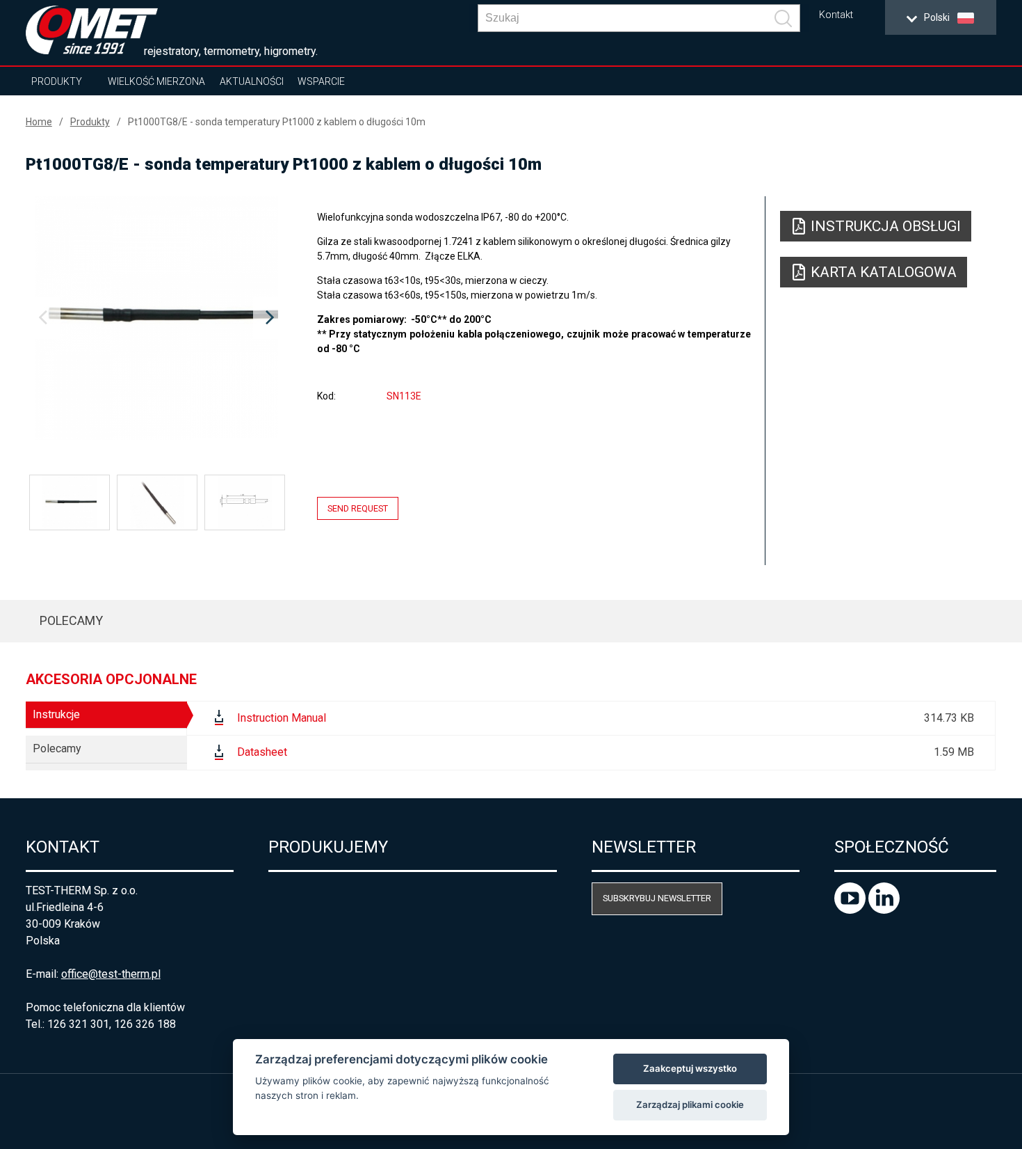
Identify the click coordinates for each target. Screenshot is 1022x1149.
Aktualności (252, 81)
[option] (157, 318)
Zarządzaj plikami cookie (690, 1104)
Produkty (56, 81)
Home (39, 121)
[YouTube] (851, 910)
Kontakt (836, 15)
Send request (357, 508)
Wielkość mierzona (156, 81)
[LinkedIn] (884, 910)
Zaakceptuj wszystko (690, 1068)
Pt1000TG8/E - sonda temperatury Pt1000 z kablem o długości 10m (276, 121)
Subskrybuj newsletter (657, 898)
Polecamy (71, 620)
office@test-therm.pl (111, 974)
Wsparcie (321, 81)
